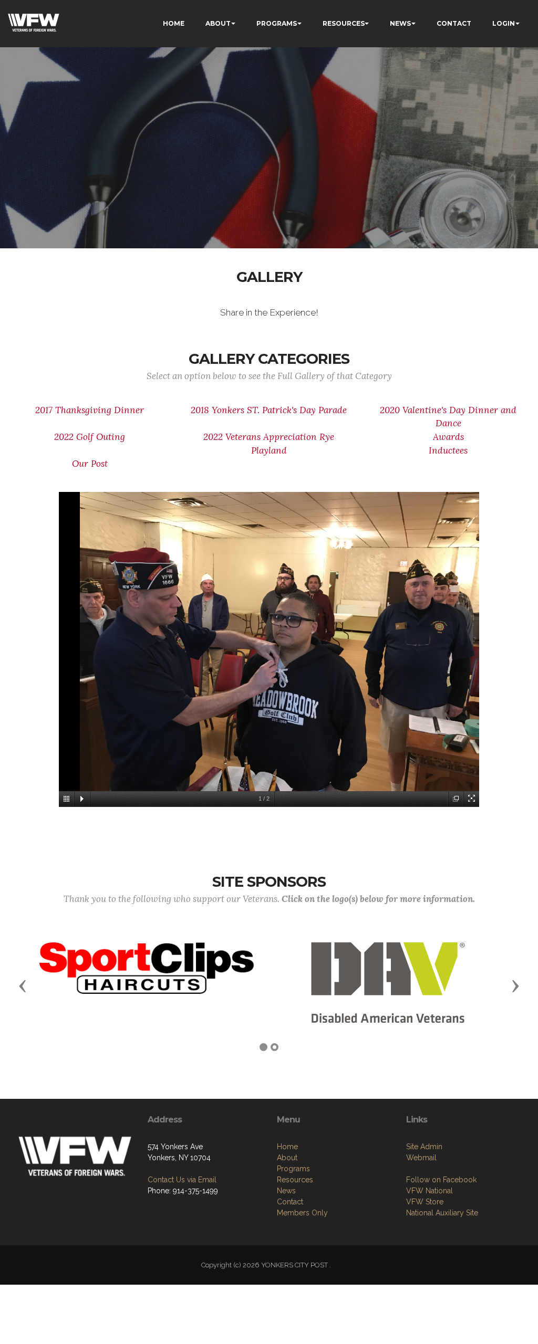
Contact (290, 1202)
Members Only (302, 1213)
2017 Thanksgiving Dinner (89, 410)
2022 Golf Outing (89, 437)
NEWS (400, 23)
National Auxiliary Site (442, 1213)
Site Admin (424, 1146)
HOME (173, 23)
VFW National (429, 1190)
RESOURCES (344, 23)
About (287, 1157)
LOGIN (503, 23)
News (286, 1190)
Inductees (448, 450)
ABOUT (218, 23)
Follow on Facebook (441, 1179)
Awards (448, 437)
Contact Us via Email (182, 1179)
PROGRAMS (276, 23)
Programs (293, 1168)
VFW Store (424, 1202)
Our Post (90, 463)
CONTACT (454, 23)
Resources (295, 1179)
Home (287, 1146)
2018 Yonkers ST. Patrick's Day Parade (269, 410)
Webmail (421, 1157)
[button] (22, 985)
